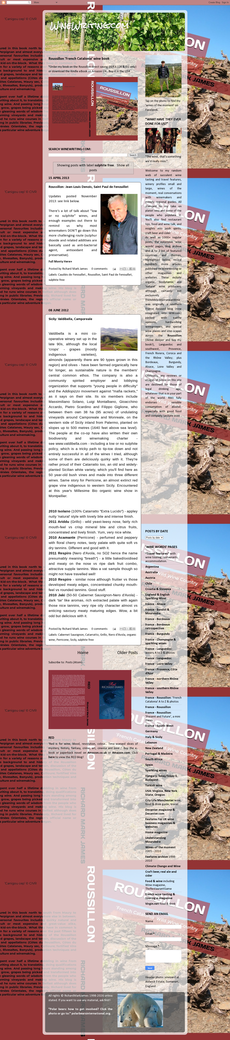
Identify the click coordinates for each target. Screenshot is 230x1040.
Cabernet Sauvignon (71, 634)
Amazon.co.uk (97, 752)
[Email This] (121, 269)
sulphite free (57, 280)
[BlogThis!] (124, 269)
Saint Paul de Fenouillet (117, 274)
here (51, 757)
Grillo (103, 634)
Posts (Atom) (73, 662)
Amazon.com (121, 752)
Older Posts (127, 653)
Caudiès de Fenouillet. (72, 274)
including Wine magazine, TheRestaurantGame (159, 885)
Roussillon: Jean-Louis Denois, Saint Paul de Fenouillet (88, 187)
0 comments (99, 269)
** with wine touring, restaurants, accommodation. (161, 557)
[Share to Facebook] (131, 269)
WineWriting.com (89, 25)
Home (82, 653)
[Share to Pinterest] (134, 269)
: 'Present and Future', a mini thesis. (162, 716)
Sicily (73, 640)
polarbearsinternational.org (91, 1013)
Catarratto (92, 634)
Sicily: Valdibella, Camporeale (70, 319)
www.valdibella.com (71, 443)
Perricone (62, 640)
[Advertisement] (93, 297)
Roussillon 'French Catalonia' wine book (78, 59)
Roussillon (94, 274)
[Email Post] (114, 269)
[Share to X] (127, 269)
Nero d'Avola (116, 634)
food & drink (160, 903)
